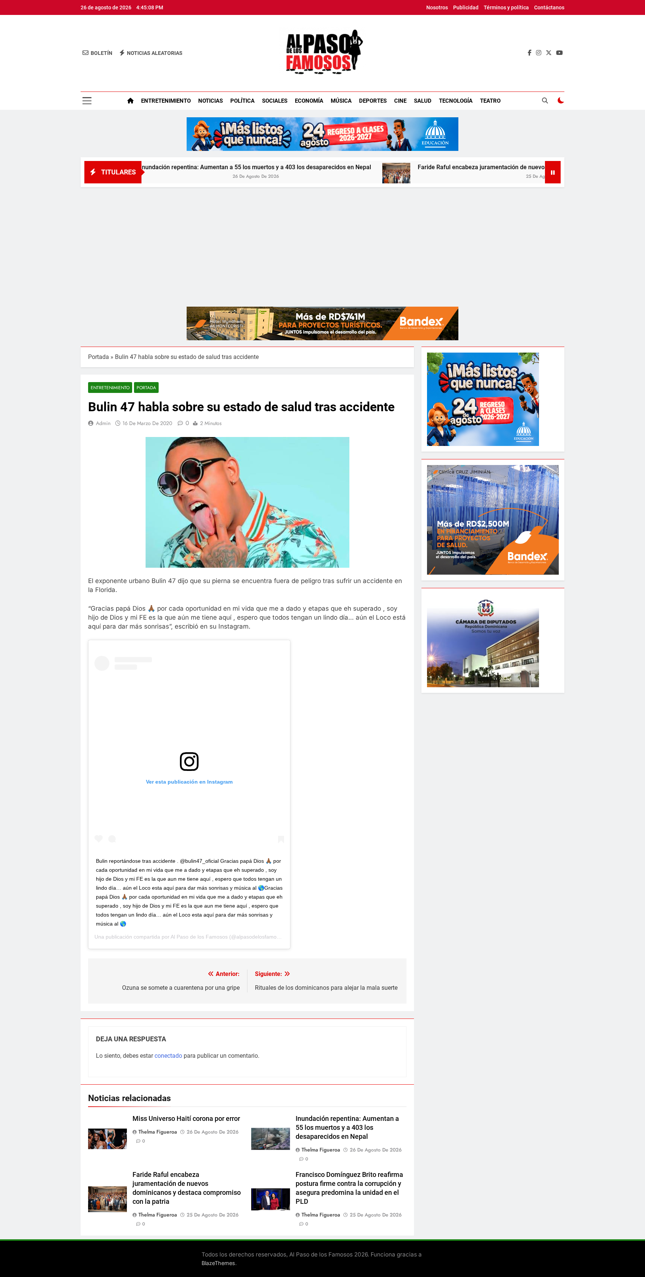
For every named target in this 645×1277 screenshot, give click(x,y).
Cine (400, 100)
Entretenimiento (166, 100)
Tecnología (456, 100)
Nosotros (437, 7)
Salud (422, 100)
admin (103, 423)
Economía (309, 100)
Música (341, 100)
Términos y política (506, 7)
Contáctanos (549, 7)
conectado (168, 1055)
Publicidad (466, 7)
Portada (98, 356)
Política (242, 100)
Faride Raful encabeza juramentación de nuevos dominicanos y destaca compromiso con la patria (501, 167)
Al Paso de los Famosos (199, 937)
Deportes (373, 100)
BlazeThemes (218, 1263)
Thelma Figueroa (157, 1131)
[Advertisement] (322, 243)
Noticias (210, 100)
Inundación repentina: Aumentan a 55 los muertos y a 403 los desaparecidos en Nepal (207, 167)
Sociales (274, 100)
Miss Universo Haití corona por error (186, 1118)
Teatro (490, 100)
